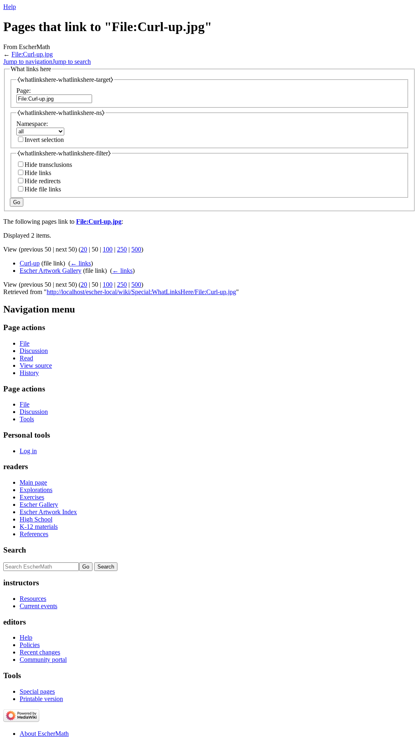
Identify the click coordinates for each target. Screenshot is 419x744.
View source (36, 365)
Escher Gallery (39, 504)
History (29, 372)
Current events (38, 605)
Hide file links (43, 189)
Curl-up (30, 263)
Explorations (36, 489)
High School (36, 519)
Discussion (34, 350)
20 (84, 249)
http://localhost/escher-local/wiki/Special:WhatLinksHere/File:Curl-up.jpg (141, 291)
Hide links (38, 172)
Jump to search (71, 61)
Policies (30, 644)
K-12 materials (39, 526)
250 (122, 249)
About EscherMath (44, 733)
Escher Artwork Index (48, 511)
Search (14, 550)
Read (26, 358)
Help (9, 6)
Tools (27, 419)
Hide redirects (43, 181)
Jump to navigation (27, 61)
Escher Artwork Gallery (50, 270)
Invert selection (44, 139)
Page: (23, 90)
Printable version (41, 698)
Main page (33, 482)
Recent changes (40, 652)
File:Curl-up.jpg (32, 54)
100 (108, 249)
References (34, 533)
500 (136, 249)
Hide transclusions (48, 164)
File (24, 343)
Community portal (43, 659)
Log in (28, 450)
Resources (33, 598)
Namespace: (32, 123)
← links (80, 263)
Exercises (32, 497)
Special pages (37, 691)
